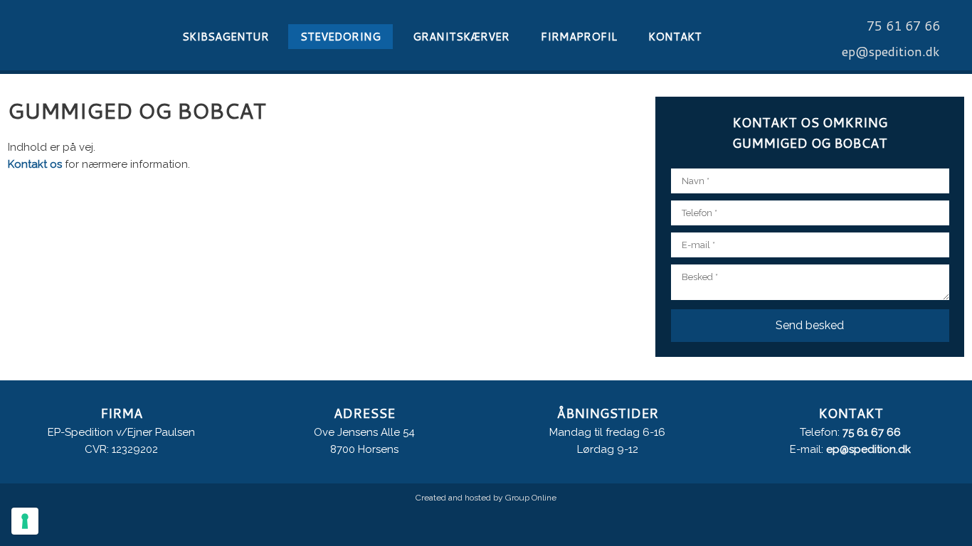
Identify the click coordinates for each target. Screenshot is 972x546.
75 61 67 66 (871, 432)
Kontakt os (35, 164)
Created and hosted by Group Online (486, 498)
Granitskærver (461, 36)
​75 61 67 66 (903, 25)
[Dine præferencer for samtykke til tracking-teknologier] (24, 521)
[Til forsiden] (81, 35)
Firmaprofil (579, 36)
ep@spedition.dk (868, 449)
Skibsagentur (225, 36)
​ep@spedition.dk (891, 51)
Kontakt (675, 36)
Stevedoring (340, 36)
